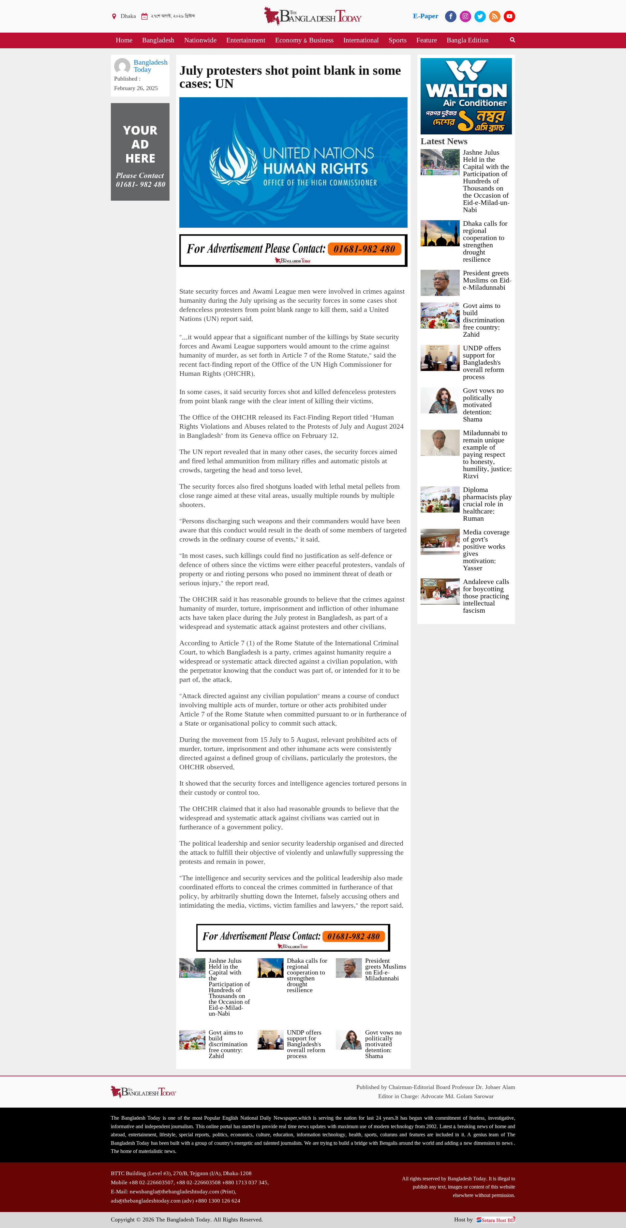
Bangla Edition (468, 40)
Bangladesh (158, 40)
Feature (426, 40)
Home (124, 40)
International (361, 40)
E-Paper (426, 16)
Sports (398, 40)
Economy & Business (304, 40)
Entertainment (245, 40)
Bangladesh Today (151, 66)
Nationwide (200, 40)
